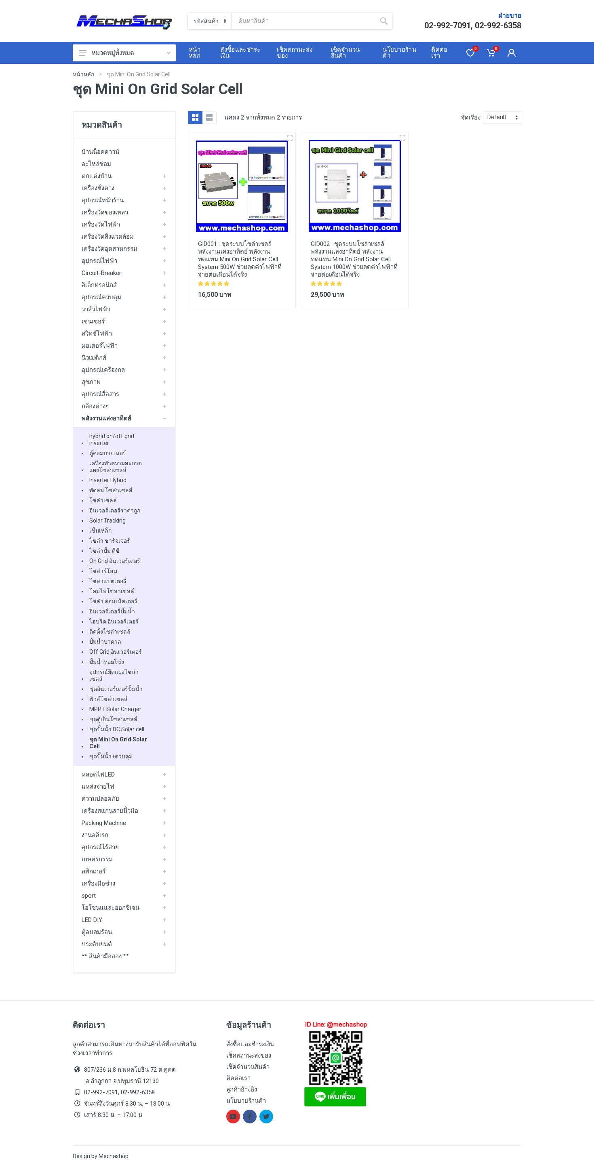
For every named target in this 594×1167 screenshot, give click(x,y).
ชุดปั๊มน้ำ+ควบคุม (111, 756)
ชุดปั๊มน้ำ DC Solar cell (116, 729)
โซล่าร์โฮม (103, 571)
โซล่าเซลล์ (103, 500)
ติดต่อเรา (238, 1078)
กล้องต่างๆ (95, 406)
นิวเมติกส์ (94, 357)
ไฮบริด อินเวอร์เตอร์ (114, 621)
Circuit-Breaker (101, 273)
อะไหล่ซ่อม (96, 164)
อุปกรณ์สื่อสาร (100, 394)
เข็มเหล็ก (100, 530)
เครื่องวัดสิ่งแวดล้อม (108, 236)
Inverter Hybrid (107, 480)
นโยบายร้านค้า (246, 1100)
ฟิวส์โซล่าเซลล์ (108, 699)
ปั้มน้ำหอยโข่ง (106, 662)
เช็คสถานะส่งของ (248, 1055)
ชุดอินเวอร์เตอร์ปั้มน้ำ (116, 689)
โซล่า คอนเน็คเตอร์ (113, 601)
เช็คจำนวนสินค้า (248, 1066)
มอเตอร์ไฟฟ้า (100, 345)
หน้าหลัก (83, 74)
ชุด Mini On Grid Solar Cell (118, 742)
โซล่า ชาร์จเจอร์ (109, 540)
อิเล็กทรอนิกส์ (99, 285)
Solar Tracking (107, 520)
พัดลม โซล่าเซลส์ (111, 490)
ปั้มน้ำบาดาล (105, 641)
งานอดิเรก (95, 835)
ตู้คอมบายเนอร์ (107, 453)
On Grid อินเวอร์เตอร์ (114, 561)
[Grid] (195, 117)
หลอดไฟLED (98, 774)
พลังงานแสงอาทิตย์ (106, 418)
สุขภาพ (91, 382)
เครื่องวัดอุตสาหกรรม (109, 248)
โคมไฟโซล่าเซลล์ (111, 591)
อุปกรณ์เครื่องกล (103, 370)
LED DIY (92, 920)
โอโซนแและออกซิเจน (110, 907)
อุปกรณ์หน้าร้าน (103, 200)
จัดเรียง (470, 117)
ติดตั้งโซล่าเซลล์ (110, 631)
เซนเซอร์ (93, 321)
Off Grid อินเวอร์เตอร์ (115, 652)
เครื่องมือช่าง (98, 883)
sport (89, 895)
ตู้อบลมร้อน (97, 932)
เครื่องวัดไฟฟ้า (101, 224)
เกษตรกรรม (97, 859)
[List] (209, 117)
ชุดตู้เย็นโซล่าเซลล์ (113, 719)
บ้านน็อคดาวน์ (100, 151)
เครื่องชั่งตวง (98, 188)
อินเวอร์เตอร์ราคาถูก (114, 510)
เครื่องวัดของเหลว (105, 212)
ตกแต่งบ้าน (97, 176)
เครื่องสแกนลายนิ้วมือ (110, 810)
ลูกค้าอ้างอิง (241, 1089)
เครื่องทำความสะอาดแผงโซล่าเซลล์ (115, 466)
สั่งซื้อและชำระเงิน (250, 1044)
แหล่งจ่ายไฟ (98, 786)
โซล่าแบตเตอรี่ (107, 581)
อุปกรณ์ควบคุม (101, 297)
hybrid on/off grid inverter (111, 439)
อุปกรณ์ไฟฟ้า (99, 260)
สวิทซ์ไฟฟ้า (97, 333)
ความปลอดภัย (100, 798)
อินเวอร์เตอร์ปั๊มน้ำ (112, 611)
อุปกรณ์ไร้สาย (100, 847)
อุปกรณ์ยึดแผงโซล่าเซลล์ (114, 675)
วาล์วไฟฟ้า (96, 309)
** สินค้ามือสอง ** (105, 956)
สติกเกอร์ (93, 871)
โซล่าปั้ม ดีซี (104, 551)
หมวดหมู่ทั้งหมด (113, 53)
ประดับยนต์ (97, 944)
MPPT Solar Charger (115, 709)
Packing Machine (104, 823)
